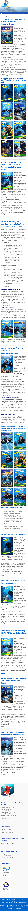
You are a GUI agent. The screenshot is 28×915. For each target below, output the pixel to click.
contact (18, 906)
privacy (25, 906)
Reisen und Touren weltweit (7, 843)
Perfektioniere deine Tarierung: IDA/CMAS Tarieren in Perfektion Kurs (13, 633)
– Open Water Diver (6, 810)
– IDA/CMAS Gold (5, 818)
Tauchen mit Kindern (6, 829)
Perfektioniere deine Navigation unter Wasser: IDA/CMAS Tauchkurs (13, 680)
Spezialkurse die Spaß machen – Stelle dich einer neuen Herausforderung (13, 21)
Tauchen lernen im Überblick (8, 807)
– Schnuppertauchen (6, 809)
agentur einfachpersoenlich (15, 908)
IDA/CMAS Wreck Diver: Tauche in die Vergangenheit (13, 582)
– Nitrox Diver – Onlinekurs (7, 814)
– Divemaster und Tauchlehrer (8, 820)
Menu (2, 13)
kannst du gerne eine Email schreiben (13, 341)
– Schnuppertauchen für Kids (8, 830)
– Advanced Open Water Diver (8, 812)
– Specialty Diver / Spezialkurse (8, 815)
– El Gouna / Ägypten (6, 845)
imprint (22, 906)
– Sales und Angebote (6, 855)
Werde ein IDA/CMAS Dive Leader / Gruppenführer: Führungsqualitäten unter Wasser (11, 166)
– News (3, 854)
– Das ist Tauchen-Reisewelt (7, 857)
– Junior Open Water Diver (7, 832)
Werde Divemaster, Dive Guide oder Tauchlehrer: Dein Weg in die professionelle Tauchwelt (12, 224)
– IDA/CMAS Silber (5, 817)
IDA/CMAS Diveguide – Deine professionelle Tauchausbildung (13, 733)
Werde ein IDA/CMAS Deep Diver (13, 534)
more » (3, 216)
